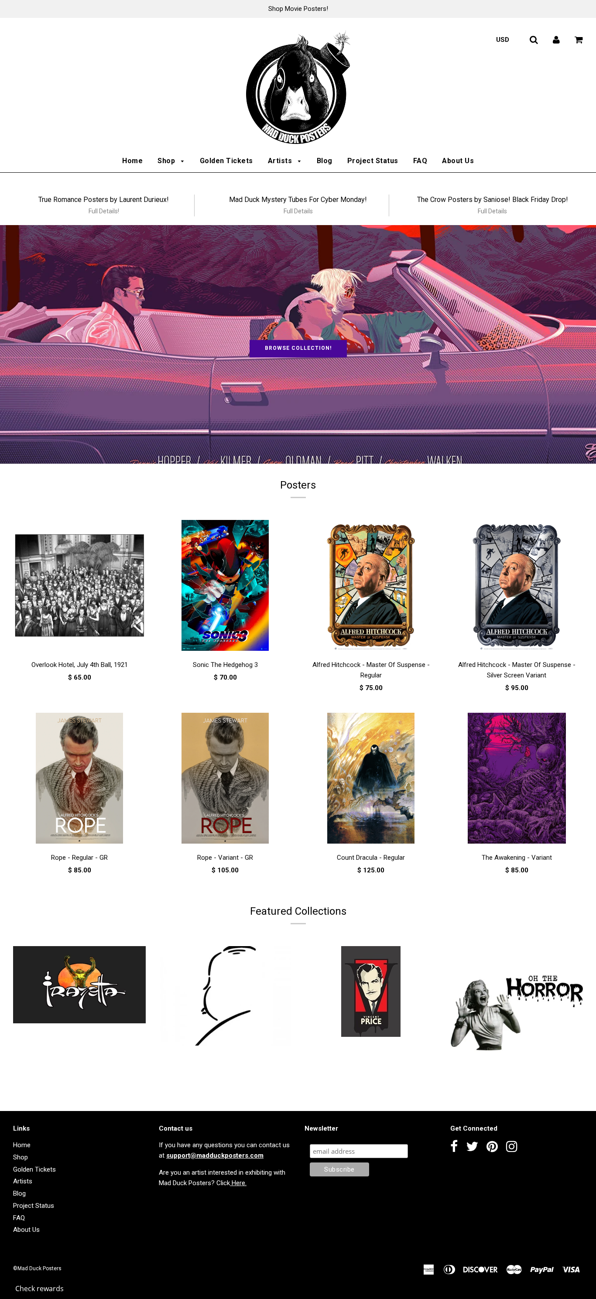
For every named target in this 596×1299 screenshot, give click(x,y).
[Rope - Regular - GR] (79, 778)
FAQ (420, 161)
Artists (281, 161)
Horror (516, 1091)
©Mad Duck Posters (37, 1268)
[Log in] (556, 40)
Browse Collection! (298, 348)
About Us (458, 161)
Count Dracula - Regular (371, 857)
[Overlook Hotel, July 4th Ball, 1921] (79, 585)
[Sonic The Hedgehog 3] (225, 585)
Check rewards (39, 1288)
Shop (167, 161)
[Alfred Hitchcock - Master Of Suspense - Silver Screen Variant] (516, 585)
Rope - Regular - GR (79, 857)
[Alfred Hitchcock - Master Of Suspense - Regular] (371, 585)
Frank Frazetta (79, 1036)
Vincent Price (371, 1049)
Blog (324, 161)
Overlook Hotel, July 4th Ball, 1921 (79, 665)
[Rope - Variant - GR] (225, 778)
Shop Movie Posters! (298, 9)
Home (132, 161)
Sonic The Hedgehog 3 (225, 665)
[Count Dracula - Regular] (371, 778)
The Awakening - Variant (517, 857)
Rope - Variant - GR (225, 857)
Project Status (372, 161)
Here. (238, 1183)
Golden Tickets (226, 161)
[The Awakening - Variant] (516, 778)
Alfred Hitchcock (225, 1058)
